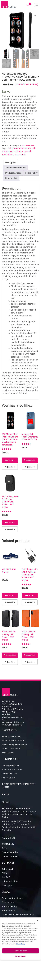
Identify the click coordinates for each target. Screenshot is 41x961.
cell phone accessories (19, 148)
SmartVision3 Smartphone (14, 745)
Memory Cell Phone (11, 736)
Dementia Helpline (10, 765)
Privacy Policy (8, 902)
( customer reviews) (26, 84)
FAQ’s (4, 873)
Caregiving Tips (9, 774)
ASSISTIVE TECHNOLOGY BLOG (18, 786)
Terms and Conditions (12, 898)
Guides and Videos (10, 881)
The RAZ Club (8, 778)
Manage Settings (20, 956)
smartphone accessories (14, 154)
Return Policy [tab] (31, 173)
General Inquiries (10, 852)
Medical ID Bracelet (11, 749)
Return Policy (8, 910)
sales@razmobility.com (13, 722)
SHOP (5, 794)
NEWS (6, 802)
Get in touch (7, 869)
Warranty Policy (9, 906)
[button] (35, 15)
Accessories (28, 145)
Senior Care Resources (13, 770)
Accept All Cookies (20, 951)
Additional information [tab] (15, 167)
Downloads (7, 885)
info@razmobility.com (12, 717)
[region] (20, 938)
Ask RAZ (6, 877)
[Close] (37, 920)
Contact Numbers (10, 856)
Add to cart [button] (9, 460)
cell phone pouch (23, 151)
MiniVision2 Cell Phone (13, 740)
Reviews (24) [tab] (11, 178)
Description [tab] (10, 162)
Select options (29, 460)
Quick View (11, 467)
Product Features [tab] (13, 173)
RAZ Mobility (8, 844)
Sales (4, 848)
